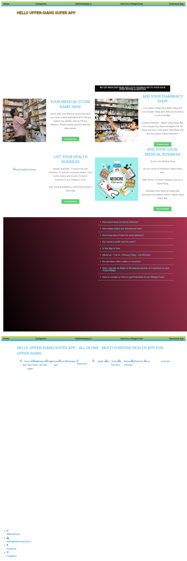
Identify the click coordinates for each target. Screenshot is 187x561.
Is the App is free (111, 248)
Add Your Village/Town (131, 3)
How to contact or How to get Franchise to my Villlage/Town (133, 277)
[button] (135, 222)
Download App (176, 3)
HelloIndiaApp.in (83, 3)
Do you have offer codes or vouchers (121, 261)
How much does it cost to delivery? (120, 222)
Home (6, 3)
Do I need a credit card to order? (119, 241)
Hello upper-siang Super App (46, 13)
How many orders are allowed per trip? (122, 228)
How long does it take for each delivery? (123, 235)
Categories (40, 3)
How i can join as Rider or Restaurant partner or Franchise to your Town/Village (135, 269)
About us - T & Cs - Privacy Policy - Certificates (126, 255)
